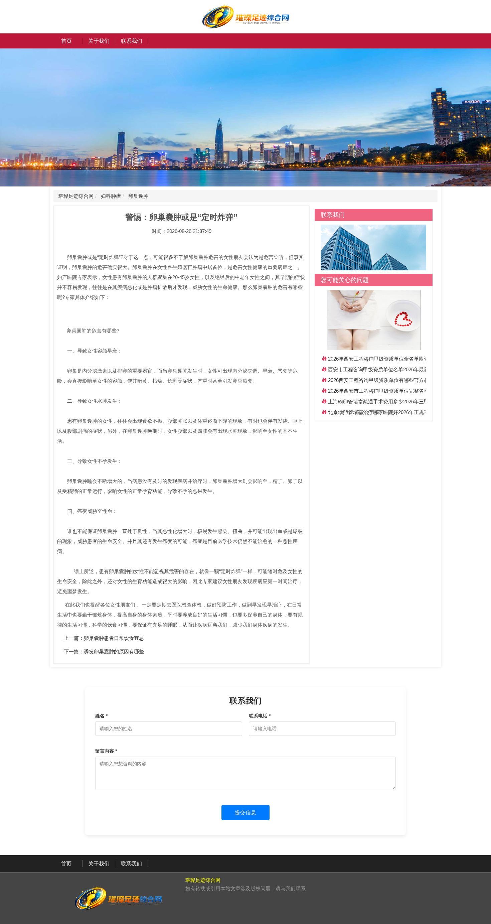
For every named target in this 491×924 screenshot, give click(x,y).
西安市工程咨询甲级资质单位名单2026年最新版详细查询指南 (396, 369)
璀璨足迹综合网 (76, 196)
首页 (66, 41)
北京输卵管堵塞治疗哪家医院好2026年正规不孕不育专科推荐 (396, 412)
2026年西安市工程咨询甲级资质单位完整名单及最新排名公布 (396, 391)
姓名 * (101, 715)
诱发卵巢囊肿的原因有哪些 (114, 651)
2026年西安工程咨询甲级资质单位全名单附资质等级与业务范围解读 (403, 359)
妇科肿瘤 (110, 196)
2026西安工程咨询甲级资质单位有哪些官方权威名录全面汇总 (396, 380)
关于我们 (99, 41)
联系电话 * (260, 715)
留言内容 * (106, 751)
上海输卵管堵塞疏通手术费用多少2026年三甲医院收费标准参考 (398, 401)
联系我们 (131, 41)
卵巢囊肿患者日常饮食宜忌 (114, 638)
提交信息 (245, 812)
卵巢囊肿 (137, 196)
